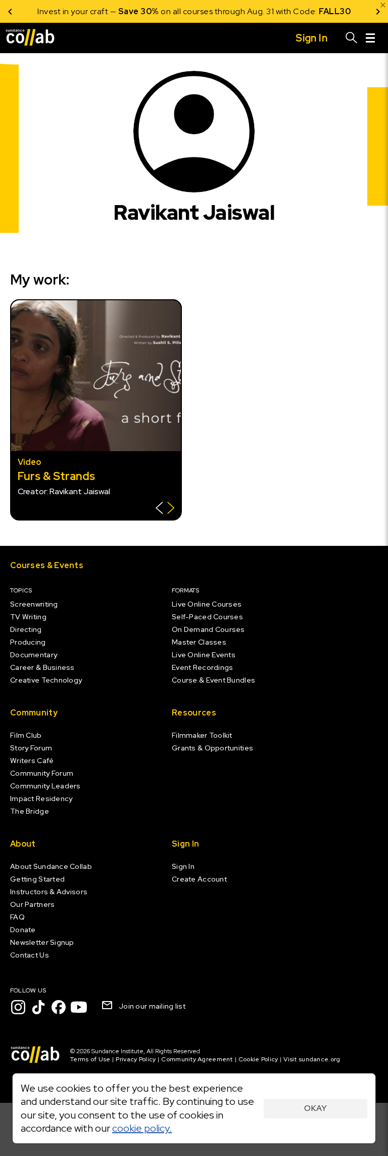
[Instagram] (18, 1007)
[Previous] (10, 11)
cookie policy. (142, 1128)
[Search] (352, 38)
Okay (315, 1108)
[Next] (378, 11)
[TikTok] (38, 1007)
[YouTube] (79, 1007)
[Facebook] (59, 1007)
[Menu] (370, 38)
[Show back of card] (165, 509)
